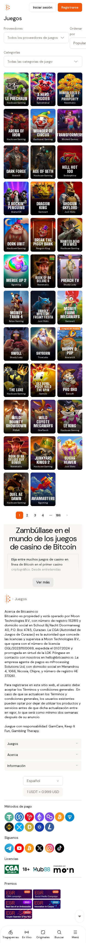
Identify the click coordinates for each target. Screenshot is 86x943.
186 (58, 515)
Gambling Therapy (25, 731)
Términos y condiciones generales (48, 689)
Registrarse (69, 7)
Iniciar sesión (42, 7)
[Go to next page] (66, 515)
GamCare (56, 726)
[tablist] (43, 934)
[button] (76, 43)
